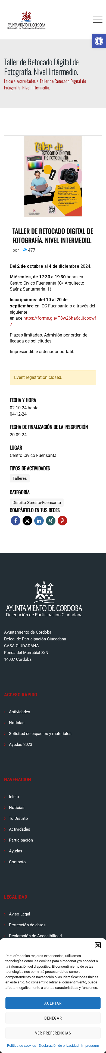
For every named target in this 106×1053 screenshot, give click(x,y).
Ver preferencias (53, 1033)
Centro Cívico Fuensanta (33, 455)
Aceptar (53, 1003)
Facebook (15, 520)
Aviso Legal (19, 914)
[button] (99, 41)
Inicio (14, 796)
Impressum (90, 1045)
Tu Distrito (18, 818)
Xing (50, 520)
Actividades (19, 711)
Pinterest (62, 520)
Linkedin (39, 520)
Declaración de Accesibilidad (35, 935)
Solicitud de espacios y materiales (40, 733)
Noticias (16, 722)
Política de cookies (21, 1045)
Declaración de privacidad (59, 1045)
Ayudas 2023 (20, 744)
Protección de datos (27, 925)
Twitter (27, 520)
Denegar (53, 1018)
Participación (21, 840)
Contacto (17, 861)
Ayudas (15, 851)
